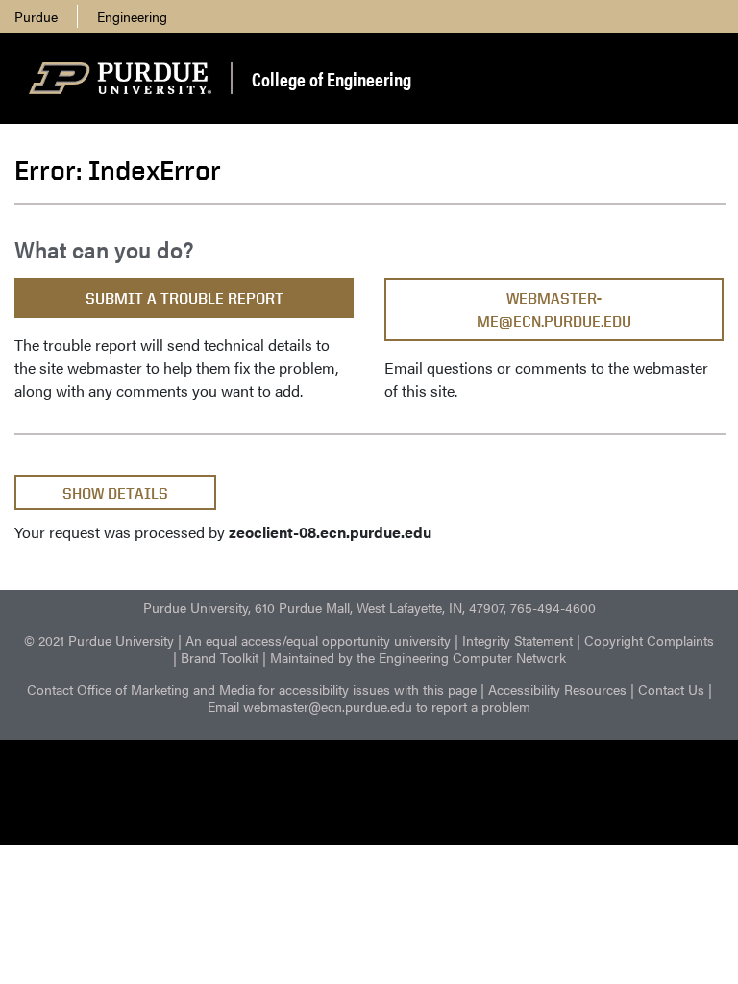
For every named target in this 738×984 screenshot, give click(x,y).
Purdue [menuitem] (36, 16)
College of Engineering (331, 78)
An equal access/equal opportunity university (318, 640)
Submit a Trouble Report (184, 298)
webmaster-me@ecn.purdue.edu (554, 310)
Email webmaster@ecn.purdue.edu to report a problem (369, 706)
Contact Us (671, 689)
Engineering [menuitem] (132, 16)
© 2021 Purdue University (99, 640)
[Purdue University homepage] (120, 78)
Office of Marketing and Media (166, 689)
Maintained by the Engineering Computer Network (418, 657)
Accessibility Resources (557, 689)
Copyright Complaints (649, 640)
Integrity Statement (517, 640)
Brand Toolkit (219, 657)
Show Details (115, 493)
